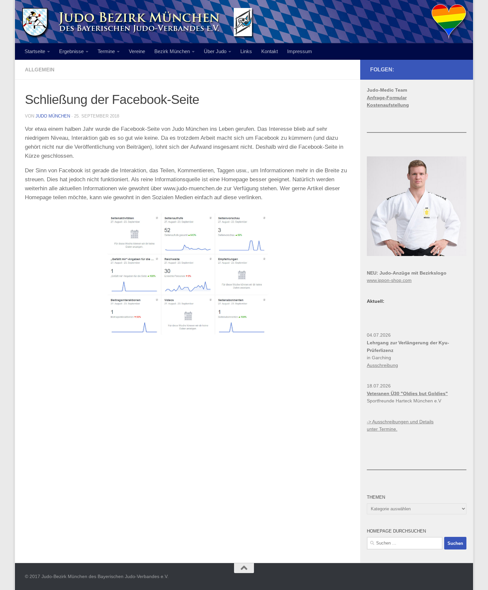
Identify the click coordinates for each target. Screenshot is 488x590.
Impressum (299, 51)
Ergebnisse (71, 51)
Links (246, 51)
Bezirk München (172, 51)
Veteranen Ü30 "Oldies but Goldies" (407, 393)
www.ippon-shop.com (389, 280)
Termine (106, 51)
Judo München (53, 116)
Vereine (137, 51)
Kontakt (269, 51)
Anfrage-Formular (387, 97)
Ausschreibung (382, 365)
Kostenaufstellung (388, 105)
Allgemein (39, 69)
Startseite (35, 51)
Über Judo (215, 51)
